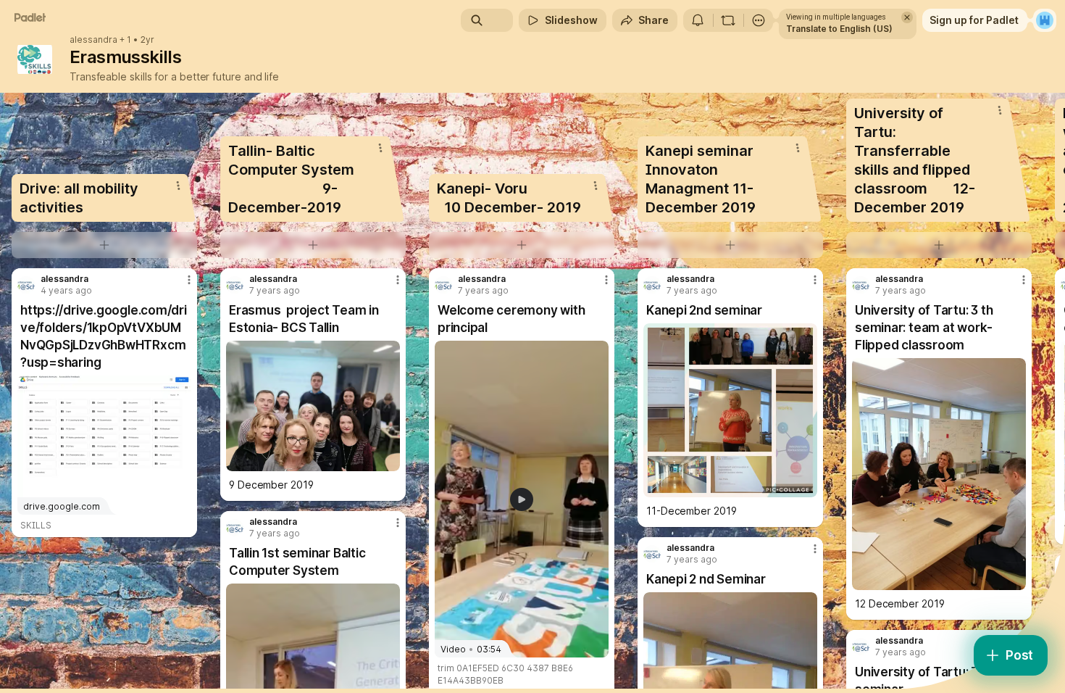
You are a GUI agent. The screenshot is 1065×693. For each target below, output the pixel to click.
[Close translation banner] (907, 17)
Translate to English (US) (839, 28)
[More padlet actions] (758, 20)
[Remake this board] (728, 20)
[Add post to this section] (104, 245)
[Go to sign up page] (1044, 20)
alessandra (93, 40)
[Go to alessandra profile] (26, 285)
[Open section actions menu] (178, 185)
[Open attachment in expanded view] (313, 406)
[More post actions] (189, 279)
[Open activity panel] (697, 20)
